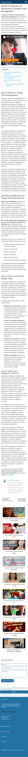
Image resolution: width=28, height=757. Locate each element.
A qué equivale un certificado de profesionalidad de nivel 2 (7, 500)
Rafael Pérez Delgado (14, 480)
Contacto (3, 741)
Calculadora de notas (6, 719)
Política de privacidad (6, 726)
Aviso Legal (3, 736)
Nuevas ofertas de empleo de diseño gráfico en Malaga (22, 500)
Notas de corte (4, 717)
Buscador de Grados (5, 716)
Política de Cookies (5, 731)
